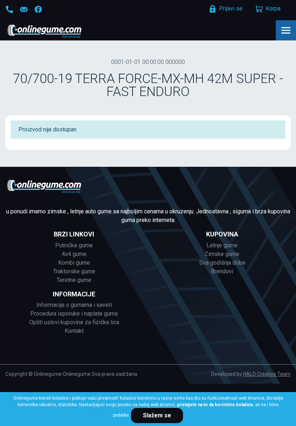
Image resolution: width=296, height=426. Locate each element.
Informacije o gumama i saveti (74, 304)
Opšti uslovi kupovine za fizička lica (74, 322)
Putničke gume (74, 245)
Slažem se (157, 415)
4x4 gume (74, 254)
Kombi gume (74, 262)
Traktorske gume (74, 271)
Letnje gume (222, 245)
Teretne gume (74, 280)
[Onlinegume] (54, 31)
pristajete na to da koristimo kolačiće (215, 404)
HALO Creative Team (267, 374)
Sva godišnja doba (222, 262)
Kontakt (74, 330)
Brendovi (222, 271)
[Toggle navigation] (286, 30)
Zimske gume (222, 254)
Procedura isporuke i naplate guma (74, 313)
